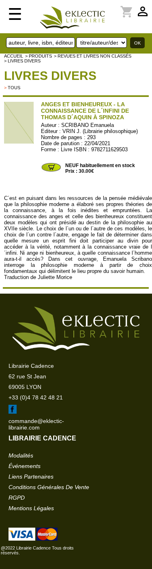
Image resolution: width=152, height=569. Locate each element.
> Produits (38, 56)
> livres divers (22, 60)
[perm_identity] (116, 7)
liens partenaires (31, 476)
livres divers (50, 75)
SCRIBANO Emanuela (87, 125)
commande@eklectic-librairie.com (36, 424)
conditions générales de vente (49, 487)
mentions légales (31, 508)
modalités (21, 455)
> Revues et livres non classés (92, 56)
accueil (13, 56)
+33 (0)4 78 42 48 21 (36, 397)
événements (25, 466)
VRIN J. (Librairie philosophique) (100, 131)
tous (14, 87)
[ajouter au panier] (51, 170)
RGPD (17, 497)
